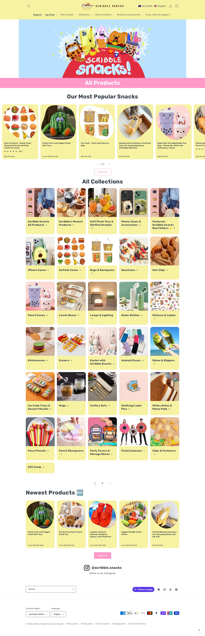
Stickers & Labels (164, 315)
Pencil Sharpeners (71, 450)
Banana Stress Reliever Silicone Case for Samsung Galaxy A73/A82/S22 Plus (135, 145)
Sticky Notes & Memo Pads (162, 407)
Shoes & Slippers (163, 360)
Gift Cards (34, 467)
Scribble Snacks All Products (38, 223)
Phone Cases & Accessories (131, 223)
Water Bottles (130, 315)
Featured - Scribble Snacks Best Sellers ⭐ (163, 225)
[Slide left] (96, 164)
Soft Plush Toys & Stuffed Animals (101, 223)
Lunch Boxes (67, 315)
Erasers (64, 360)
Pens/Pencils (37, 450)
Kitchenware (36, 360)
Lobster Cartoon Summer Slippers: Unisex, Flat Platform (100, 534)
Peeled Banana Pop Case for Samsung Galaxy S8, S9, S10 (164, 534)
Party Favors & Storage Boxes (100, 452)
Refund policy (72, 624)
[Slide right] (109, 164)
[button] (29, 6)
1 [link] (95, 483)
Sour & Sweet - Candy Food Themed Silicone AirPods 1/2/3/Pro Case (17, 145)
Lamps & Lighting (101, 315)
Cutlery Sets (98, 405)
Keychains (128, 270)
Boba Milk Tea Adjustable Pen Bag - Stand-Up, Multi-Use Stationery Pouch (172, 145)
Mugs (62, 405)
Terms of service (102, 624)
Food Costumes (131, 450)
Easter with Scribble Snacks (101, 362)
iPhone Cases (37, 270)
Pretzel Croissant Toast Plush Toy (70, 533)
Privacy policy (87, 624)
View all (102, 172)
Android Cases (131, 360)
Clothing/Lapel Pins (131, 407)
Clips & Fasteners (164, 450)
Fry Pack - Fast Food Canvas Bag (95, 144)
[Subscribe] (73, 589)
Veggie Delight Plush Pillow (131, 533)
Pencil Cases (36, 315)
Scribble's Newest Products (71, 223)
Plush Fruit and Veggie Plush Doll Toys (57, 144)
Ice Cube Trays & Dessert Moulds (39, 407)
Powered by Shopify (55, 624)
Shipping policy (119, 624)
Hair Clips (158, 270)
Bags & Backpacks (102, 270)
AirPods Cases (68, 270)
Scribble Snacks (39, 624)
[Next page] (110, 483)
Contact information (137, 624)
